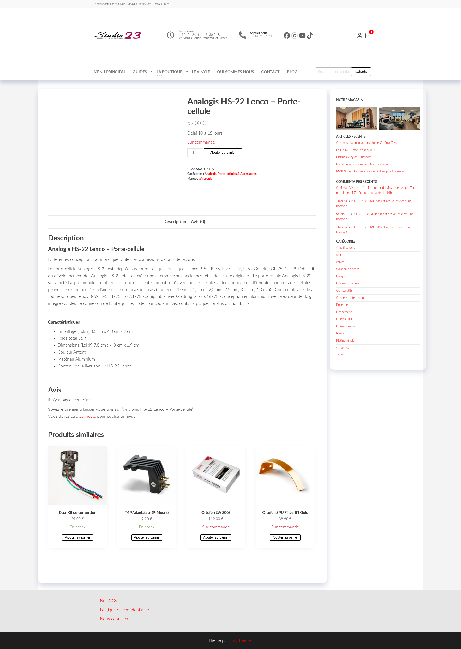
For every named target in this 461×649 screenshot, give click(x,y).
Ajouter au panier (223, 152)
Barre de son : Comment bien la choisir (362, 164)
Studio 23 (342, 214)
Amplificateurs (345, 247)
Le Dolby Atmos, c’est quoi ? (355, 150)
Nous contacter (114, 619)
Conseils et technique (350, 298)
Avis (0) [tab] (198, 222)
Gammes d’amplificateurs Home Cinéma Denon (368, 143)
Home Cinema (345, 326)
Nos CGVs (109, 601)
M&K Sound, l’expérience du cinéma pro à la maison (371, 171)
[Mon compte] (360, 35)
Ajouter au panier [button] (77, 537)
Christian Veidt (346, 188)
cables (340, 262)
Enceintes (342, 304)
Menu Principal (110, 72)
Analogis (210, 173)
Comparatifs (344, 290)
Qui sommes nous (235, 72)
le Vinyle (201, 72)
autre (339, 255)
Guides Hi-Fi (344, 319)
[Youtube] (302, 35)
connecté (87, 416)
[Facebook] (287, 35)
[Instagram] (294, 35)
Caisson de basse (348, 269)
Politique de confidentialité (124, 610)
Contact (270, 72)
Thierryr (341, 201)
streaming (342, 347)
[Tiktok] (310, 35)
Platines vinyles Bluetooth (353, 157)
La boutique (169, 73)
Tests (339, 355)
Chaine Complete (347, 283)
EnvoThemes (241, 640)
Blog (292, 72)
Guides (140, 72)
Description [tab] (174, 222)
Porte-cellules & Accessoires (237, 173)
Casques (342, 276)
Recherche (361, 71)
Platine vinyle (345, 340)
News (340, 333)
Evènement (344, 312)
